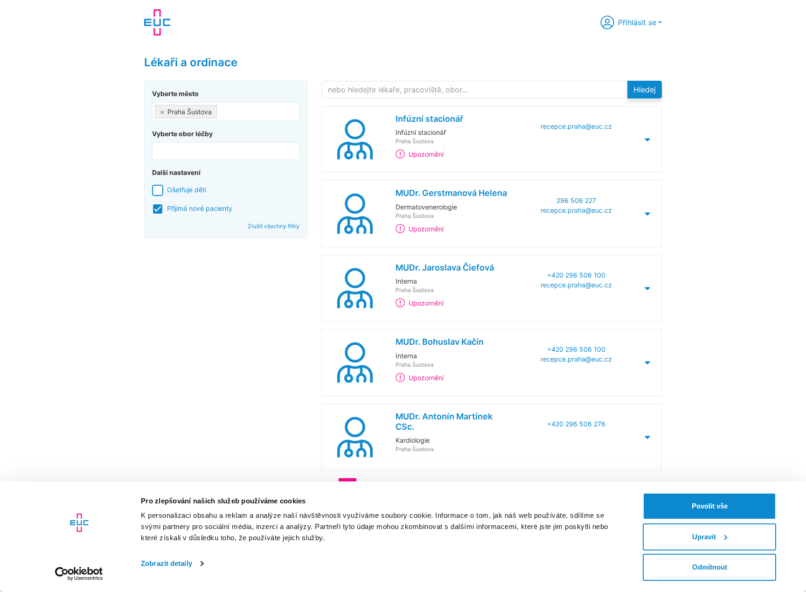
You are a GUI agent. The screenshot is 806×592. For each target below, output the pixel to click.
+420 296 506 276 (576, 424)
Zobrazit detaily (166, 563)
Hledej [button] (644, 89)
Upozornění (426, 154)
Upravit (704, 537)
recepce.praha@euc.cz (576, 126)
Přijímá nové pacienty (199, 208)
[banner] (157, 22)
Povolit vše (710, 506)
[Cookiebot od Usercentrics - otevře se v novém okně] (79, 574)
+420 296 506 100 (576, 275)
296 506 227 (576, 200)
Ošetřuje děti (186, 190)
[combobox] (225, 111)
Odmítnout (709, 567)
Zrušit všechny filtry (273, 226)
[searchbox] (221, 110)
